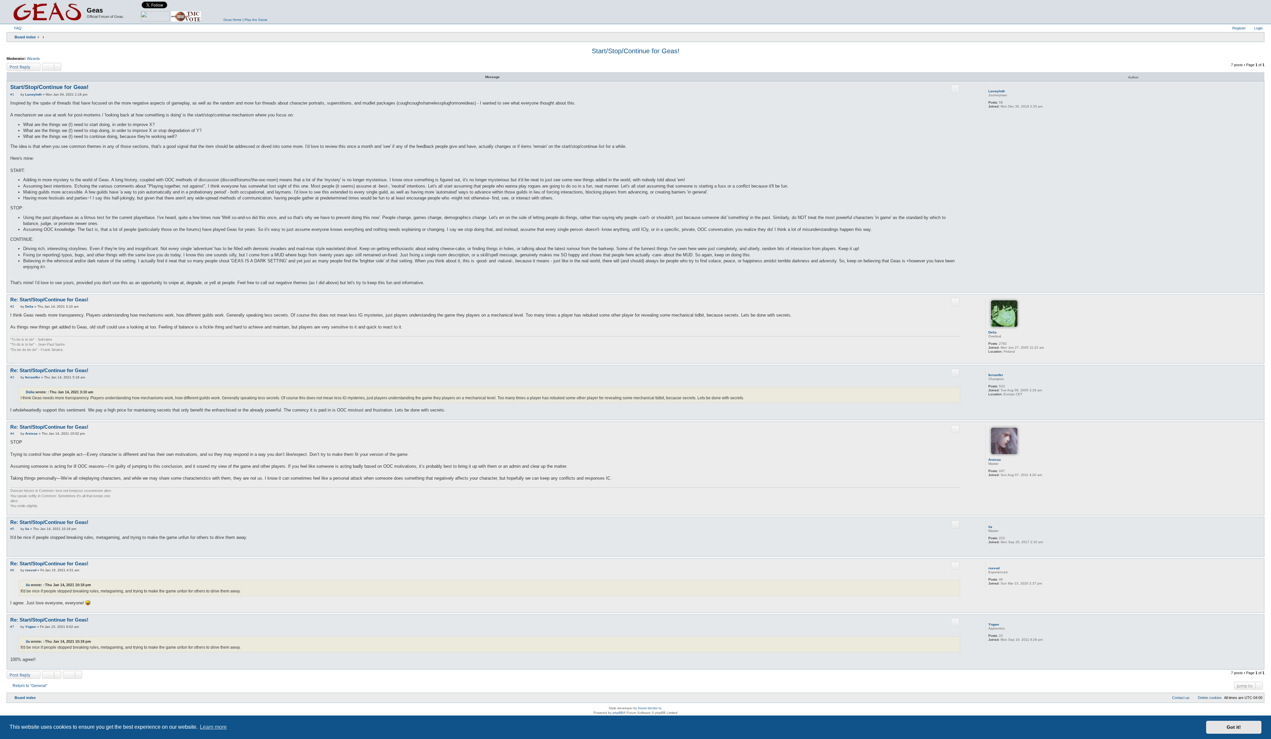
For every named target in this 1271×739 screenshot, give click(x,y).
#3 (12, 377)
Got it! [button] (1234, 727)
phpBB (618, 713)
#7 (12, 627)
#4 (12, 433)
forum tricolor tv (649, 708)
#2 (12, 306)
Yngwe (993, 624)
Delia (992, 332)
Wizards (33, 59)
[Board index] (47, 12)
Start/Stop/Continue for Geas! (636, 51)
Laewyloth (996, 91)
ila (990, 527)
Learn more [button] (213, 727)
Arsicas (994, 459)
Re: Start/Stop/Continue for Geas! (49, 299)
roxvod (994, 568)
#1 (12, 94)
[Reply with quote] (955, 89)
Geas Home (232, 20)
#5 (12, 529)
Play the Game (256, 20)
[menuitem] (15, 28)
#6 (12, 570)
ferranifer (995, 375)
